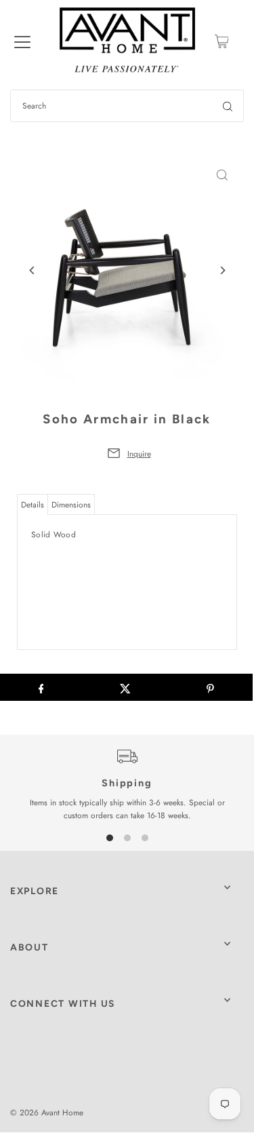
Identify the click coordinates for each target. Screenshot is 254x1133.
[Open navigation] (22, 41)
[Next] (222, 270)
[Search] (227, 106)
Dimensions (71, 504)
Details (32, 504)
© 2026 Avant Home (46, 1112)
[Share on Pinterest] (210, 687)
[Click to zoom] (222, 175)
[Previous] (32, 270)
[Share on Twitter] (125, 687)
